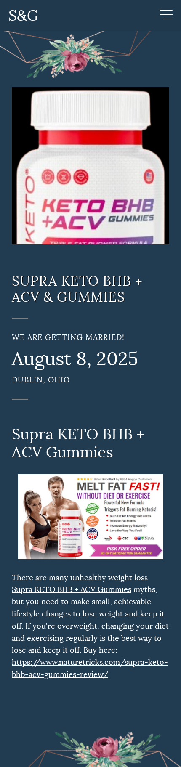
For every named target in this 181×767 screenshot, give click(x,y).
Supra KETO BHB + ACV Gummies (71, 589)
